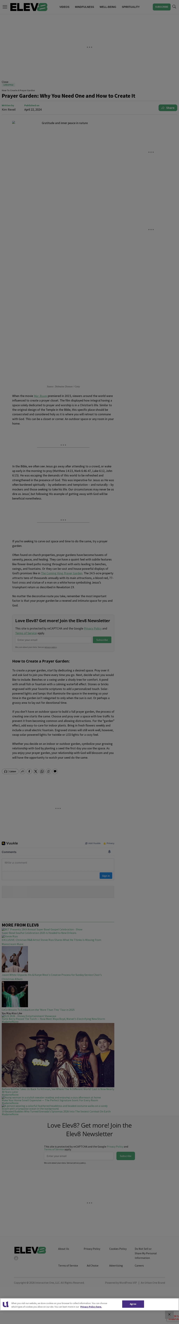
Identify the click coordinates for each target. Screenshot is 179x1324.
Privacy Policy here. (91, 1306)
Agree (133, 1304)
